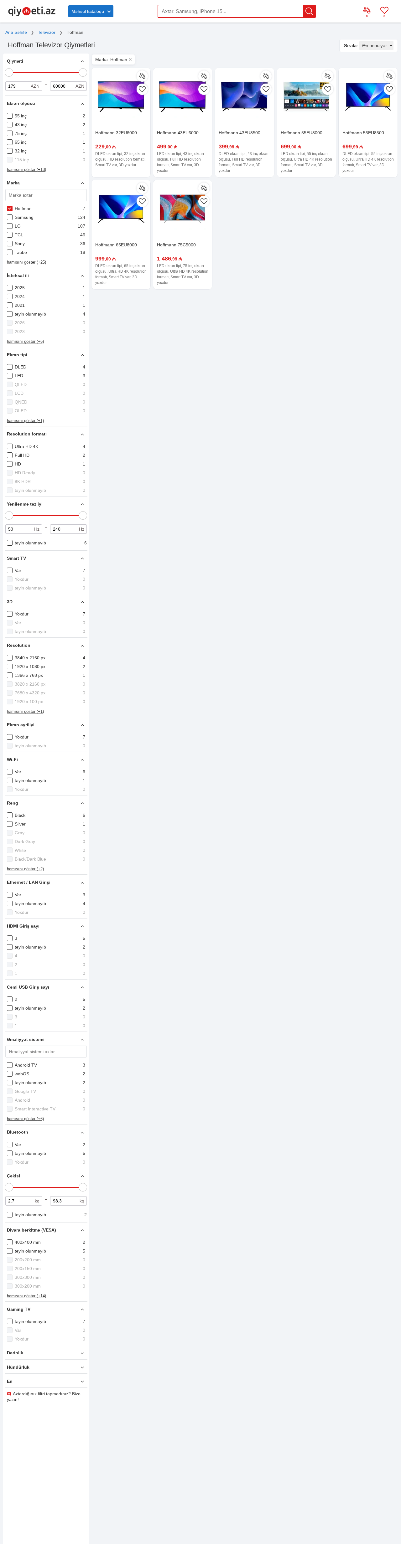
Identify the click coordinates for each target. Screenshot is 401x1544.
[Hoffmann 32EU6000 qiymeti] (120, 97)
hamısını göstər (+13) (26, 169)
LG (18, 226)
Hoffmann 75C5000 (176, 244)
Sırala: (351, 45)
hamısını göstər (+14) (26, 1296)
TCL (19, 234)
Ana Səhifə (16, 32)
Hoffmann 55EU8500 (363, 132)
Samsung (24, 217)
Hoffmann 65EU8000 (116, 244)
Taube (21, 252)
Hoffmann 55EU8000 (301, 132)
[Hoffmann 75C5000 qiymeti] (182, 209)
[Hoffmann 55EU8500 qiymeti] (368, 97)
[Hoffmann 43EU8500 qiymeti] (244, 97)
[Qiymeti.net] (32, 15)
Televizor (46, 32)
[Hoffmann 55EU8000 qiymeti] (306, 97)
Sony (20, 243)
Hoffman (23, 208)
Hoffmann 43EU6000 (178, 132)
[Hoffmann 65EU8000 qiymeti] (120, 209)
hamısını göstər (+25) (26, 262)
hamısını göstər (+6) (25, 341)
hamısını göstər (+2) (25, 869)
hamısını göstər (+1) (25, 420)
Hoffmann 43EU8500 (239, 132)
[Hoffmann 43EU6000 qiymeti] (182, 97)
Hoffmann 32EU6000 (116, 132)
